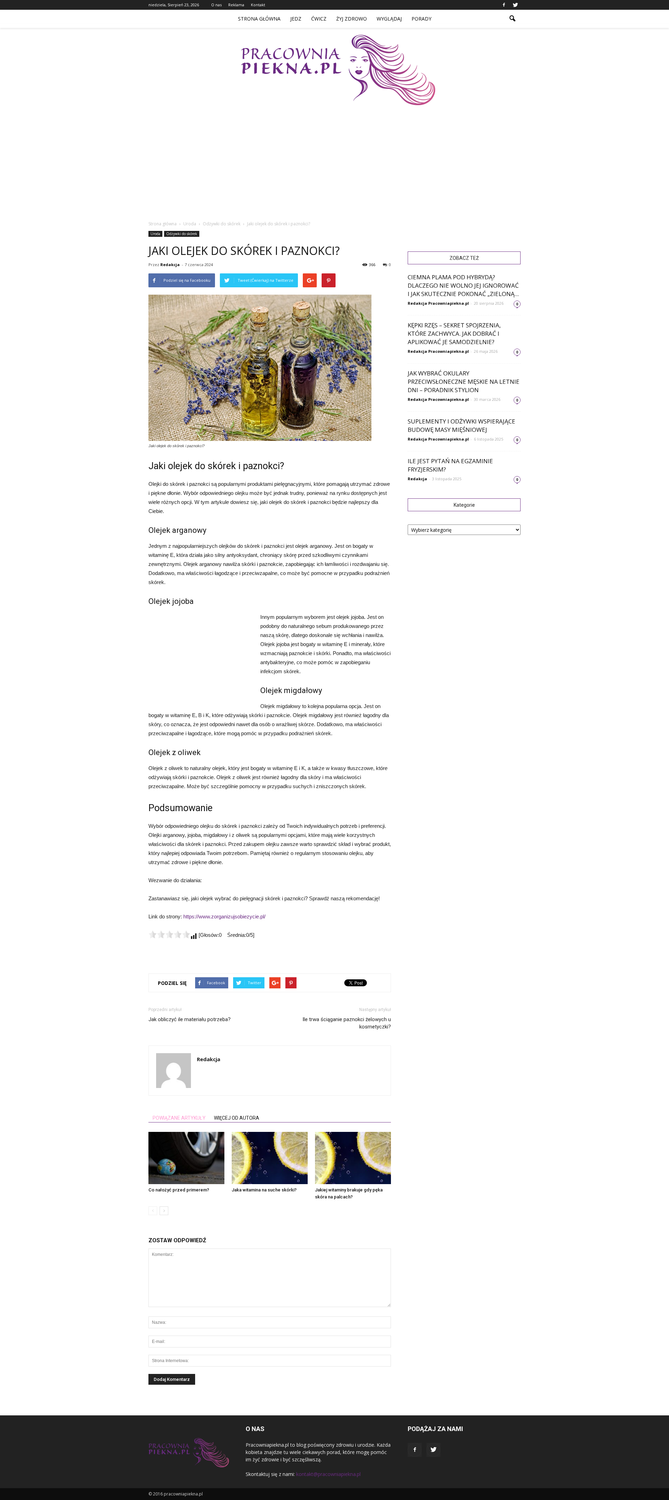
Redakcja (170, 264)
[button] (512, 18)
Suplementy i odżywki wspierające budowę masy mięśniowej (461, 425)
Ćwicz (318, 18)
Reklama (236, 4)
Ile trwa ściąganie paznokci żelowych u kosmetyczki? (346, 1023)
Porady (421, 18)
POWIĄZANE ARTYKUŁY (179, 1118)
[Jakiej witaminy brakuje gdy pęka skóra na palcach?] (353, 1158)
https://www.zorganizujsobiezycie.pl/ (224, 916)
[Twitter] (515, 5)
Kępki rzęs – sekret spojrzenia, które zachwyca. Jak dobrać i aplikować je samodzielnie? (454, 333)
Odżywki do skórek (181, 233)
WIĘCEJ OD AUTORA (236, 1118)
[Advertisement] (338, 157)
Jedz (295, 18)
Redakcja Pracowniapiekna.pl (438, 303)
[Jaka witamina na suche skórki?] (270, 1158)
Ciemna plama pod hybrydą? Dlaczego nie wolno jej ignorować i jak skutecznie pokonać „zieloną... (463, 285)
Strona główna (259, 18)
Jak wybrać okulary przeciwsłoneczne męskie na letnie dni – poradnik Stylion (464, 381)
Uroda (155, 233)
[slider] (169, 934)
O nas (216, 4)
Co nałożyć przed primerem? (178, 1189)
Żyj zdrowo (351, 18)
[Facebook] (504, 5)
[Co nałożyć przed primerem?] (186, 1158)
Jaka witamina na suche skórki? (264, 1189)
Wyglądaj (389, 18)
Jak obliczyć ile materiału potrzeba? (189, 1019)
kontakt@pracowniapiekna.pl (328, 1474)
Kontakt (258, 4)
